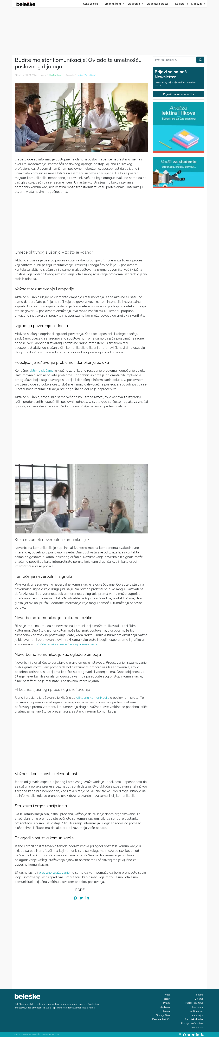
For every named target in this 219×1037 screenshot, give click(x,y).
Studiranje (134, 3)
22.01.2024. (31, 75)
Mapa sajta (197, 1015)
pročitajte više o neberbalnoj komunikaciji (66, 644)
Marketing (197, 1007)
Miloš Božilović (54, 75)
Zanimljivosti (90, 75)
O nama (199, 998)
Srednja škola (113, 3)
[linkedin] (87, 898)
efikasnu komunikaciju (92, 697)
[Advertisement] (109, 29)
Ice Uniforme (196, 1011)
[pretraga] (200, 60)
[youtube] (189, 1034)
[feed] (202, 1034)
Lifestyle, (80, 75)
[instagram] (180, 1034)
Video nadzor (196, 1027)
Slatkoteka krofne (193, 1019)
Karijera (179, 3)
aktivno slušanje (41, 370)
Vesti (167, 994)
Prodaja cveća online (192, 1023)
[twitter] (81, 898)
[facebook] (75, 898)
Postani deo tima (194, 1003)
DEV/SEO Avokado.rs (50, 1034)
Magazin (196, 3)
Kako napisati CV (161, 1019)
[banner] (178, 172)
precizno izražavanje (54, 872)
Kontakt (199, 994)
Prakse (166, 1003)
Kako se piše (90, 3)
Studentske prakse (157, 3)
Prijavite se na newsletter (178, 94)
